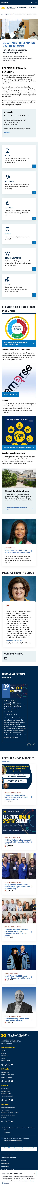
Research (4, 1085)
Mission (3, 1053)
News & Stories (5, 1060)
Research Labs (5, 1091)
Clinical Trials (4, 1088)
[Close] (34, 1173)
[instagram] (6, 1065)
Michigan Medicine (8, 1047)
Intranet (3, 1117)
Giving (3, 1058)
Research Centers (6, 1093)
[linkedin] (5, 658)
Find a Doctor (5, 1072)
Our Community (5, 1110)
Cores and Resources (7, 1096)
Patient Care (5, 1069)
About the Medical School (8, 1115)
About (3, 1051)
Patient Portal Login (6, 1077)
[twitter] (9, 1065)
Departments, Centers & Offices (9, 1112)
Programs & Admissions (8, 1107)
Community (4, 1055)
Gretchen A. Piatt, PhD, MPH (15, 640)
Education (4, 1104)
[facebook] (2, 1065)
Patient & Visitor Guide (7, 1074)
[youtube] (12, 1065)
